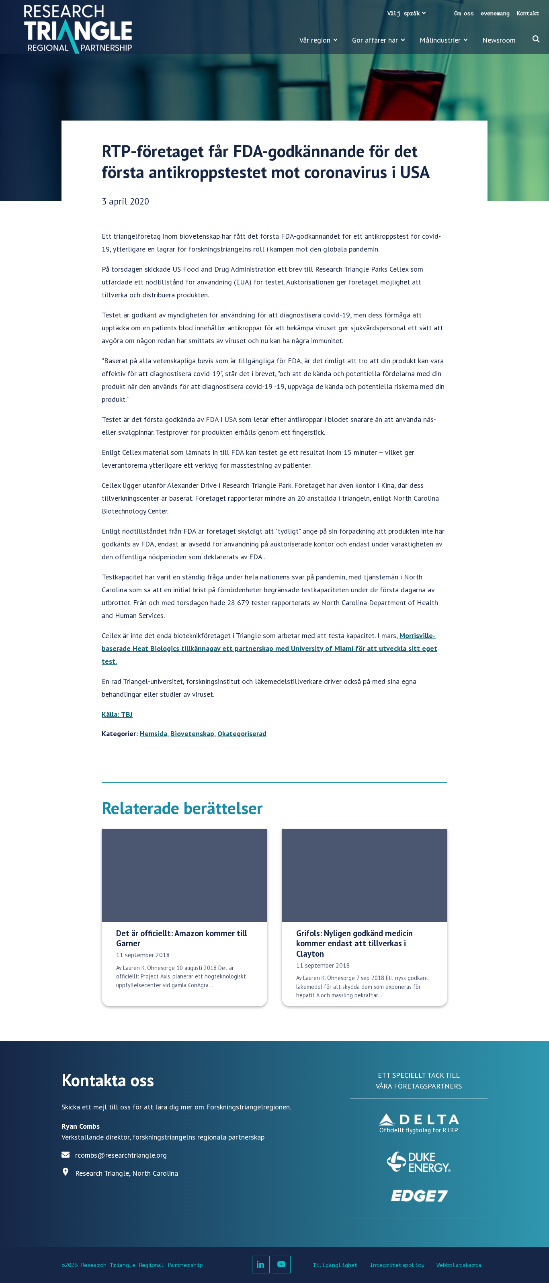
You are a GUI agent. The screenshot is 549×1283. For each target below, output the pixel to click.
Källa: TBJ (117, 714)
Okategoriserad (241, 733)
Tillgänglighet (335, 1265)
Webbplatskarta (458, 1265)
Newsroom (499, 40)
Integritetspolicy (397, 1265)
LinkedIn (261, 1264)
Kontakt (528, 13)
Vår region (314, 40)
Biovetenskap (192, 733)
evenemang (495, 13)
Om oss (463, 13)
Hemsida (153, 733)
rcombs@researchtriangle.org (121, 1155)
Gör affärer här (375, 40)
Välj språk (403, 13)
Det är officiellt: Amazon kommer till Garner (181, 938)
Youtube (282, 1264)
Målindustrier (440, 40)
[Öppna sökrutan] (536, 39)
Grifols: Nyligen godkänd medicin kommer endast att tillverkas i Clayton (354, 943)
